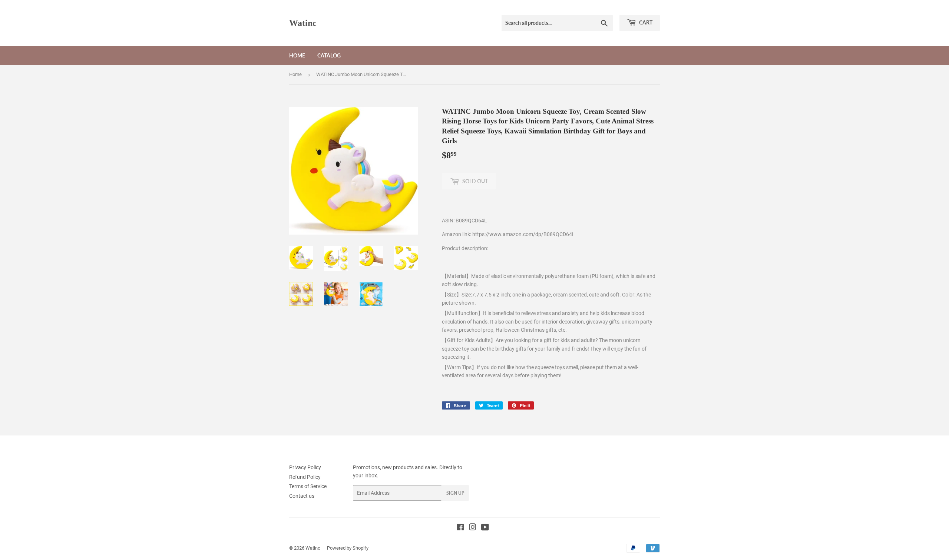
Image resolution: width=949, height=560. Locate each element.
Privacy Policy (305, 467)
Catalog (329, 55)
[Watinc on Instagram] (472, 528)
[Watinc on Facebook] (460, 528)
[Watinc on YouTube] (485, 528)
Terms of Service (308, 486)
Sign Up (455, 493)
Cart (645, 22)
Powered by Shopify (347, 548)
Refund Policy (305, 477)
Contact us (301, 496)
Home (297, 55)
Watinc (303, 23)
